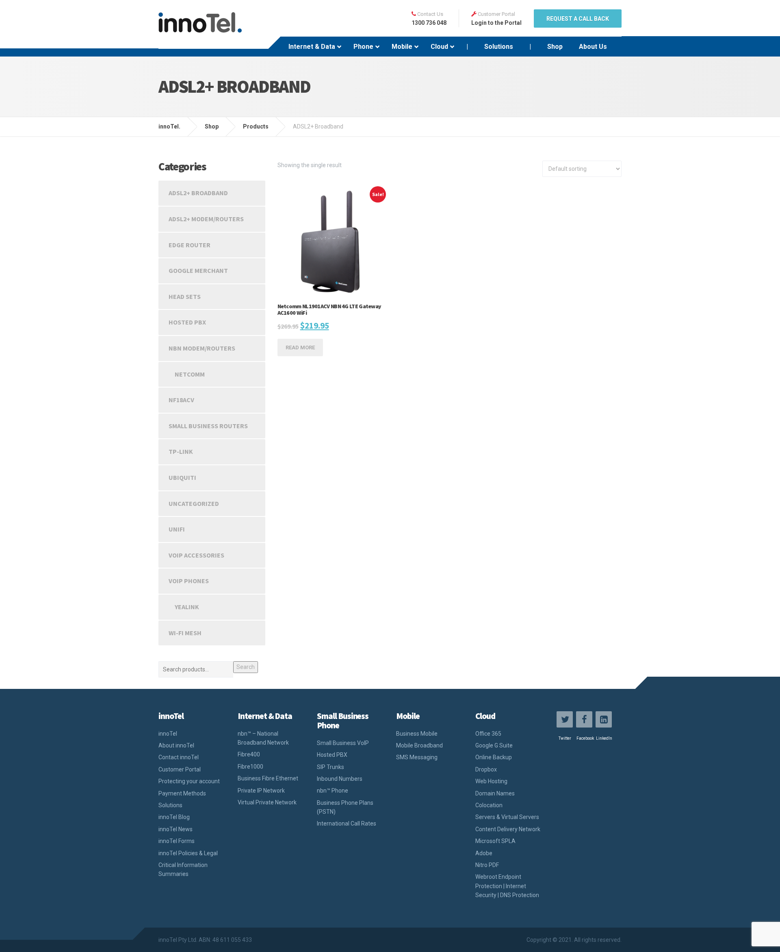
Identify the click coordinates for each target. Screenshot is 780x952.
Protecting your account (189, 781)
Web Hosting (491, 781)
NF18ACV (181, 400)
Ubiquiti (182, 477)
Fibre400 (249, 754)
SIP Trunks (330, 767)
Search (245, 667)
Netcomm (190, 374)
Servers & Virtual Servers (507, 817)
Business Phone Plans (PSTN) (345, 807)
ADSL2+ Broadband (198, 193)
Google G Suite (494, 745)
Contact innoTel (178, 757)
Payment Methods (182, 793)
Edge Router (189, 245)
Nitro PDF (487, 865)
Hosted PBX (187, 322)
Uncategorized (194, 503)
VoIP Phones (189, 581)
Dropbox (486, 769)
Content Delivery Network (507, 829)
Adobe (483, 853)
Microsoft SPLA (495, 841)
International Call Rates (346, 823)
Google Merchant (198, 270)
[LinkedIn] (604, 719)
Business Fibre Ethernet (268, 778)
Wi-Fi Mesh (185, 633)
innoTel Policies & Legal (188, 853)
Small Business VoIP (343, 743)
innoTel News (175, 829)
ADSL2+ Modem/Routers (206, 219)
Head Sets (185, 296)
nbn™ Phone (332, 790)
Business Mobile (417, 733)
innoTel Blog (174, 817)
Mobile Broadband (419, 745)
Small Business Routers (208, 426)
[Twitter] (565, 719)
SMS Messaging (417, 757)
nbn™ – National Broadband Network (263, 738)
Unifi (177, 529)
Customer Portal (179, 769)
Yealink (187, 607)
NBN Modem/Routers (202, 348)
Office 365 (488, 733)
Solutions (170, 805)
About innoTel (176, 745)
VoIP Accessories (196, 555)
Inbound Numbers (339, 779)
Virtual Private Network (267, 802)
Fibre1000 (250, 766)
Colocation (489, 805)
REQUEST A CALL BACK (577, 18)
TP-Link (181, 451)
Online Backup (493, 757)
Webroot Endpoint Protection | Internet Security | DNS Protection (507, 886)
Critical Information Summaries (183, 869)
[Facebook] (584, 719)
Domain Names (495, 793)
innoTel (167, 733)
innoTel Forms (176, 841)
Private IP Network (261, 790)
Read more (300, 347)
